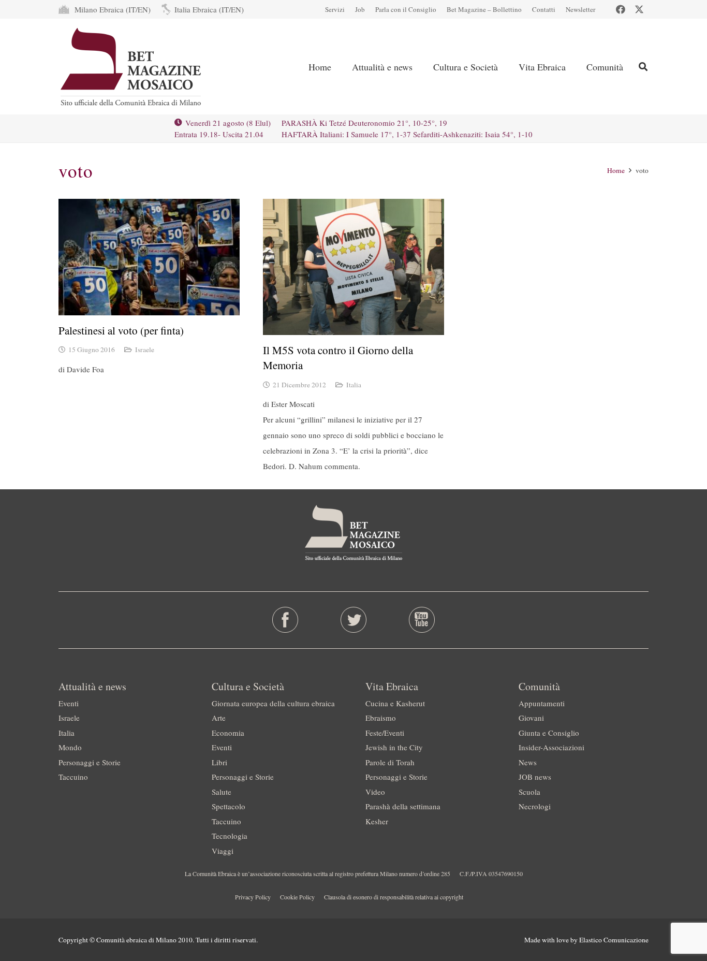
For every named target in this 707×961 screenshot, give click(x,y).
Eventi (68, 703)
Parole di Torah (390, 762)
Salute (221, 792)
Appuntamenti (542, 703)
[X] (639, 9)
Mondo (70, 747)
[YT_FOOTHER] (421, 620)
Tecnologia (229, 836)
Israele (144, 349)
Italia (353, 384)
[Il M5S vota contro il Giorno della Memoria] (353, 267)
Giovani (531, 717)
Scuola (529, 792)
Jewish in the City (394, 747)
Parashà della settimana (402, 806)
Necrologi (535, 806)
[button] (420, 66)
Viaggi (222, 851)
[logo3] (131, 67)
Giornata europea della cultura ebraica (273, 703)
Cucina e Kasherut (395, 703)
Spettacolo (228, 806)
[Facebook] (620, 9)
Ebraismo (380, 717)
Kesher (376, 821)
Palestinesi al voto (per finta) (121, 330)
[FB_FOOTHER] (285, 620)
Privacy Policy (253, 897)
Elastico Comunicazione (614, 939)
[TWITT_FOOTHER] (353, 620)
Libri (219, 762)
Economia (228, 732)
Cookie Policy (297, 897)
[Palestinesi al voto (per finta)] (149, 257)
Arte (219, 717)
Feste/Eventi (384, 732)
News (528, 762)
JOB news (535, 776)
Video (375, 792)
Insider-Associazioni (551, 747)
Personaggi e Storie (89, 762)
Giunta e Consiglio (549, 732)
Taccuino (73, 776)
